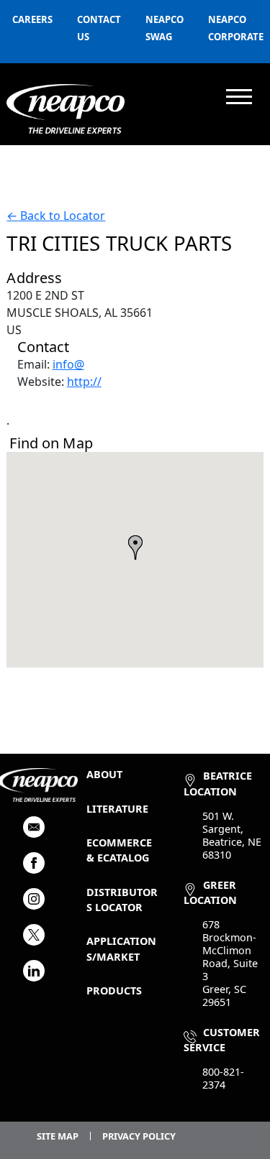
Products (114, 990)
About (104, 774)
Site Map (57, 1136)
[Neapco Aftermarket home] (65, 109)
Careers (32, 19)
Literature (117, 809)
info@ (68, 364)
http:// (84, 381)
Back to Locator (55, 215)
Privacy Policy (139, 1136)
